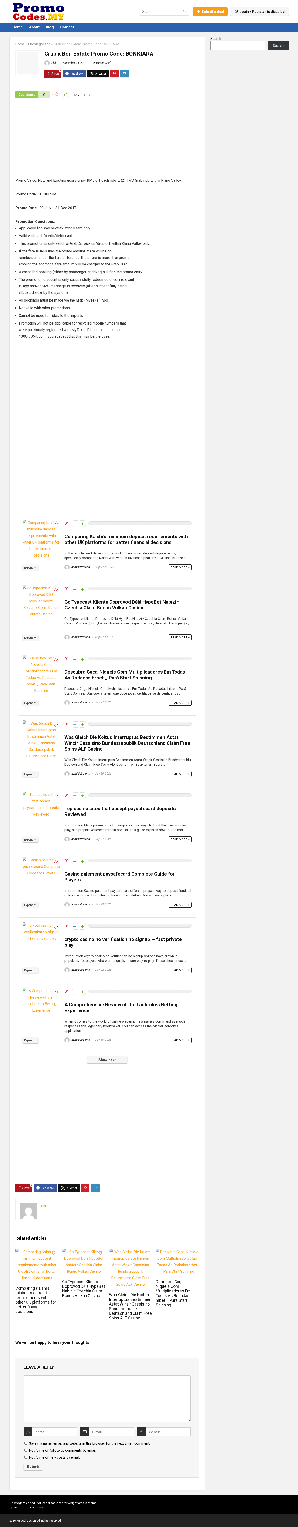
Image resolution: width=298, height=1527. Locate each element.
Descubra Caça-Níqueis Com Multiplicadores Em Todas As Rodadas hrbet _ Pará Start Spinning (124, 675)
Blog (50, 27)
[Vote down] (75, 523)
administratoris (80, 567)
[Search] (185, 12)
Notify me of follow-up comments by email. (62, 1450)
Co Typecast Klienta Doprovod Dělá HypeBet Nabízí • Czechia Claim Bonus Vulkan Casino (121, 605)
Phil (53, 62)
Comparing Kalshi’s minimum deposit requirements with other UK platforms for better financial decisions (126, 539)
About (34, 27)
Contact (67, 27)
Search (215, 39)
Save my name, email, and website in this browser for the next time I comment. (89, 1443)
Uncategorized (39, 44)
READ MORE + (180, 567)
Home (17, 27)
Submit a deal (213, 12)
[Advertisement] (107, 142)
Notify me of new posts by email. (54, 1457)
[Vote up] (83, 523)
